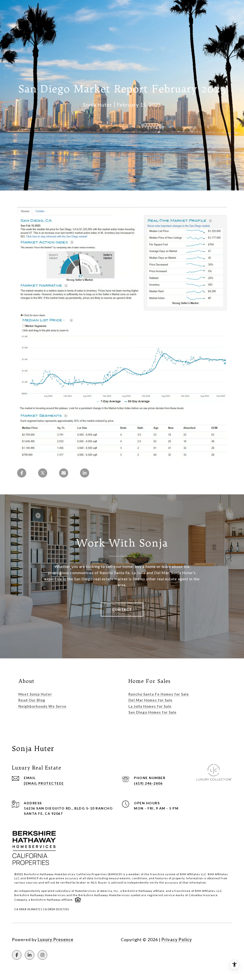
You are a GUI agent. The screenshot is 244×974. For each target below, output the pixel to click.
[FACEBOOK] (16, 955)
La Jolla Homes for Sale (150, 706)
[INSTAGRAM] (42, 955)
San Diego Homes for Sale (152, 712)
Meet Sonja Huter (35, 694)
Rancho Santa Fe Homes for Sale (158, 694)
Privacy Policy (177, 939)
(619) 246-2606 (148, 783)
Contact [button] (122, 609)
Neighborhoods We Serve (42, 706)
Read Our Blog (31, 700)
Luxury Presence (55, 939)
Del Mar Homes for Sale (150, 700)
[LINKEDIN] (29, 955)
